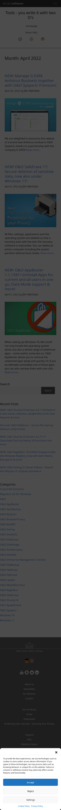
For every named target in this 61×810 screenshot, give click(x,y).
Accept (30, 782)
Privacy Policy (37, 806)
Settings (30, 799)
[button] (56, 752)
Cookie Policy (24, 806)
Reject (30, 791)
